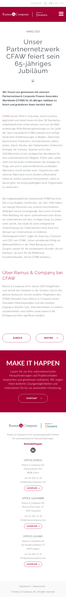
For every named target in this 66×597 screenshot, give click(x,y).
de (51, 3)
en (56, 3)
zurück (17, 338)
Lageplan (32, 488)
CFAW (6, 116)
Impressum (24, 586)
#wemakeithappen (33, 444)
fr (62, 3)
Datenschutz (39, 586)
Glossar (36, 3)
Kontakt (31, 398)
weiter (48, 338)
